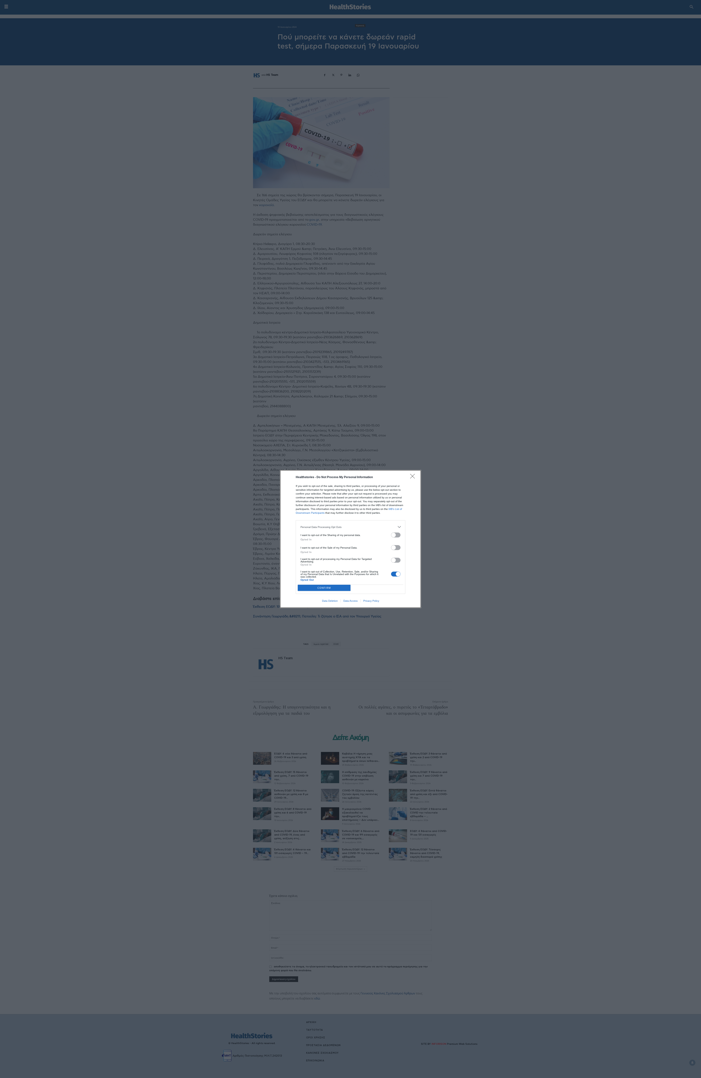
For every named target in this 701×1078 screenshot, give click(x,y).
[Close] (413, 477)
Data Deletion (330, 600)
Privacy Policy (371, 600)
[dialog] (350, 539)
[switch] (396, 535)
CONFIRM (324, 588)
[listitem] (350, 527)
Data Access (350, 600)
